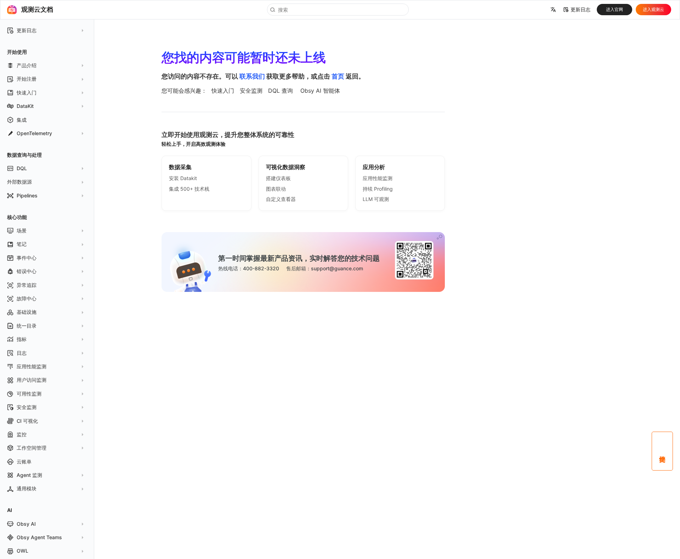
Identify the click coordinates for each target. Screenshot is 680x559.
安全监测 (251, 90)
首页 (338, 76)
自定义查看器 (281, 199)
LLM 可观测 (376, 199)
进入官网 (614, 9)
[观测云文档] (11, 9)
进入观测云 (653, 9)
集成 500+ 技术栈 (189, 189)
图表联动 (276, 189)
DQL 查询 (280, 90)
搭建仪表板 (278, 178)
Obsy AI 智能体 (320, 90)
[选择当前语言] (553, 10)
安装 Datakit (183, 178)
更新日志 (580, 9)
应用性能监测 (377, 178)
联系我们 (252, 76)
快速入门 (222, 90)
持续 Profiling (378, 189)
